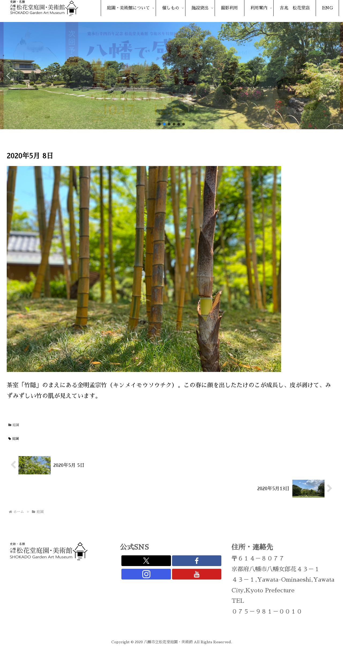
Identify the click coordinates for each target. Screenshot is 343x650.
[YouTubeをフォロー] (197, 574)
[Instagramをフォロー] (146, 574)
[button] (8, 75)
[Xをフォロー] (146, 560)
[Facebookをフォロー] (197, 560)
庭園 (16, 425)
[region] (171, 75)
